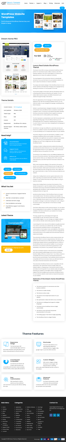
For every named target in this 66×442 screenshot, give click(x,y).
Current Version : (8, 107)
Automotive (19, 411)
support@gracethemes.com (56, 407)
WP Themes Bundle (21, 173)
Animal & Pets (19, 409)
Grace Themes (13, 439)
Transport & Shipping (40, 422)
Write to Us (13, 156)
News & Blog (30, 427)
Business (18, 415)
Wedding (40, 427)
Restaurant (40, 413)
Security (40, 415)
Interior (28, 417)
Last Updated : (7, 110)
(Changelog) (18, 107)
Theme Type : (7, 113)
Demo (38, 45)
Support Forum (14, 149)
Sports (39, 419)
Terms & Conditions (5, 424)
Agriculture (18, 407)
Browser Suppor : (8, 126)
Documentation (14, 142)
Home (25, 3)
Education (18, 429)
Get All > (8, 250)
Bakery (17, 413)
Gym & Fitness (30, 413)
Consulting (18, 421)
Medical (28, 421)
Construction (19, 419)
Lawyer (28, 419)
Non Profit (29, 429)
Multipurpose (30, 423)
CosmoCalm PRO (16, 223)
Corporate (18, 423)
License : (6, 120)
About (4, 411)
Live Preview (17, 169)
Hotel (28, 415)
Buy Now (7, 169)
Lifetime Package (9, 177)
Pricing (51, 3)
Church (17, 417)
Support (39, 3)
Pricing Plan (8, 173)
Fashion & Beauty (31, 407)
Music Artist (29, 425)
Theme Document (50, 56)
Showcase (57, 3)
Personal (40, 409)
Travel (39, 425)
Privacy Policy (6, 429)
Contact (5, 431)
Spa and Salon (41, 417)
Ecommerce (19, 427)
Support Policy (6, 427)
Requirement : (7, 123)
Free (28, 409)
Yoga (39, 429)
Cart (63, 3)
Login (62, 8)
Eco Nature (18, 425)
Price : (5, 117)
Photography (41, 411)
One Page (40, 407)
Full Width (29, 411)
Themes (31, 3)
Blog (45, 3)
